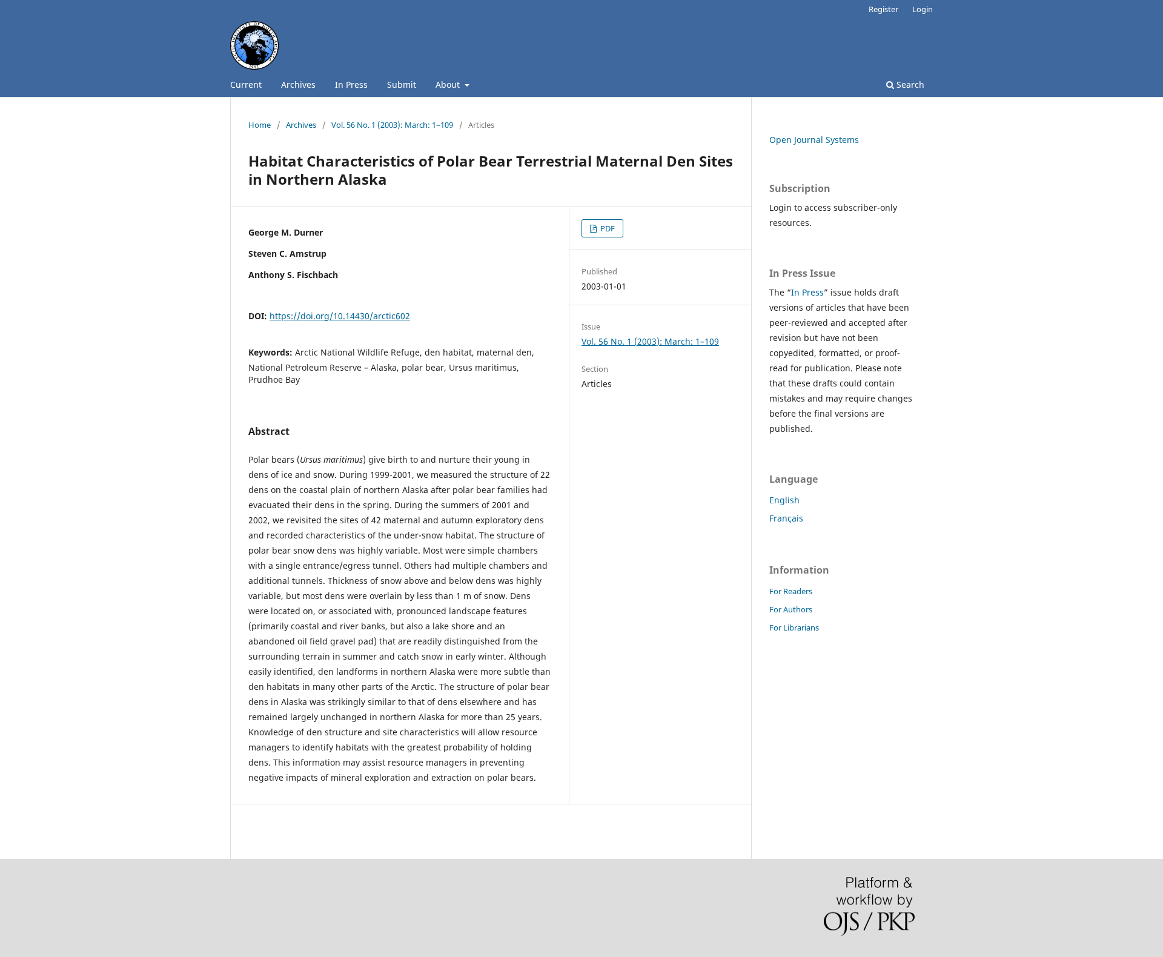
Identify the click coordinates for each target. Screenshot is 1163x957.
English (784, 500)
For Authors (790, 609)
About (449, 84)
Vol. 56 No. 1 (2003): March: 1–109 (392, 124)
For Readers (790, 591)
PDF (606, 228)
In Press (351, 84)
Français (786, 518)
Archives (298, 84)
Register (883, 9)
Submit (401, 84)
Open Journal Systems (814, 139)
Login (922, 9)
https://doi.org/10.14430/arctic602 (340, 316)
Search (909, 84)
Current (246, 84)
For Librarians (794, 627)
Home (259, 124)
